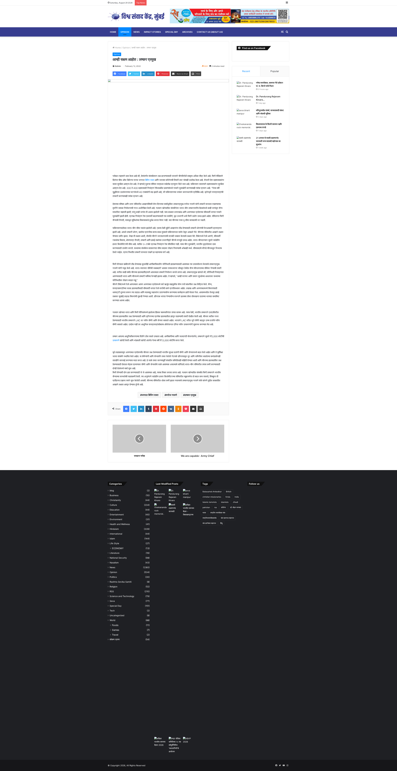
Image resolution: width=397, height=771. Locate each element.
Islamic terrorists (210, 502)
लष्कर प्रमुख (190, 395)
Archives (187, 32)
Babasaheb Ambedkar (212, 491)
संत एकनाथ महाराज (227, 518)
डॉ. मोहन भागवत (235, 507)
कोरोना (223, 507)
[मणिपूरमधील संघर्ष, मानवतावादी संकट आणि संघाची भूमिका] (245, 114)
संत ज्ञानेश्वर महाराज (209, 523)
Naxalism (114, 562)
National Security (118, 558)
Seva (112, 601)
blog (112, 490)
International (116, 534)
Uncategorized (117, 615)
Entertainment (117, 514)
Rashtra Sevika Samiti (121, 582)
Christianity (115, 500)
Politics (113, 577)
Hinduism (114, 529)
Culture (113, 505)
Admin (118, 66)
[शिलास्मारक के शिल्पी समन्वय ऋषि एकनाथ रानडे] (245, 128)
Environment (116, 519)
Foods (115, 625)
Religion (113, 586)
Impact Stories (152, 32)
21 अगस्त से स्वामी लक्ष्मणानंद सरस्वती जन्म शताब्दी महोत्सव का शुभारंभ (268, 141)
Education (115, 510)
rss (215, 507)
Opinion (124, 32)
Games (115, 630)
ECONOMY (118, 548)
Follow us (254, 483)
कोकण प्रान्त (115, 639)
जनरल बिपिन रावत (150, 395)
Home (113, 32)
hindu (227, 497)
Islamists (224, 502)
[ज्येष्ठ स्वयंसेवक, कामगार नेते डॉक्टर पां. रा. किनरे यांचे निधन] (245, 87)
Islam (112, 538)
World (112, 620)
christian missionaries (212, 497)
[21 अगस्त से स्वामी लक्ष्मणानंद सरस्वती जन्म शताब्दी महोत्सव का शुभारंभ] (245, 142)
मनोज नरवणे (171, 395)
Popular (274, 71)
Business (114, 495)
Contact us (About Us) (210, 32)
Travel (115, 634)
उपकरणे (116, 340)
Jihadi (235, 502)
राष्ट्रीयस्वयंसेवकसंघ (209, 518)
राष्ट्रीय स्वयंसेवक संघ (217, 512)
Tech (112, 610)
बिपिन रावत (150, 179)
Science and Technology (122, 596)
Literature (114, 553)
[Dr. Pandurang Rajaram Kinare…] (245, 101)
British (228, 491)
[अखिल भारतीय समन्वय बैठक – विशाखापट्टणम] (189, 509)
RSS (112, 591)
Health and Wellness (120, 524)
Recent (246, 71)
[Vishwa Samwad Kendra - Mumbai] (136, 16)
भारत (204, 512)
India (237, 497)
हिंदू (221, 523)
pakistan (206, 507)
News (137, 32)
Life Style (114, 543)
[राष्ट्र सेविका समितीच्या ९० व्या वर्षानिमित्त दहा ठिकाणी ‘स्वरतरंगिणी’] (175, 745)
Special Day (171, 32)
